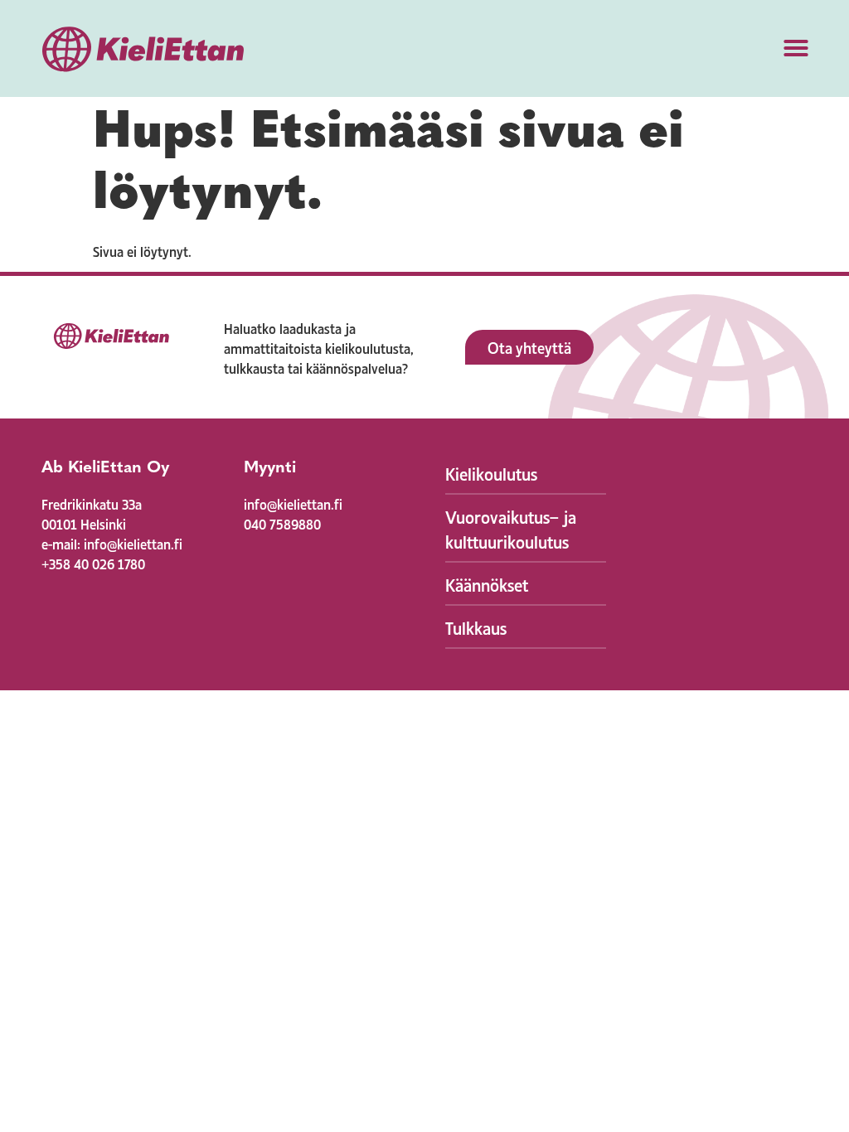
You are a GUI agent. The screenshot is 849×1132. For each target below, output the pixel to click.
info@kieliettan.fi (293, 503)
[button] (796, 48)
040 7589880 (282, 523)
